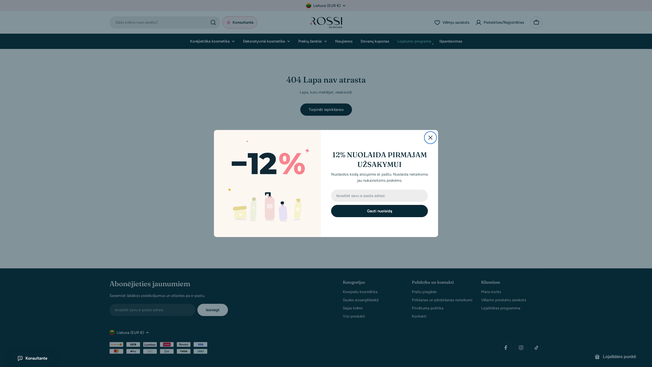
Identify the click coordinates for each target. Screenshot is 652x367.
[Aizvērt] (430, 138)
